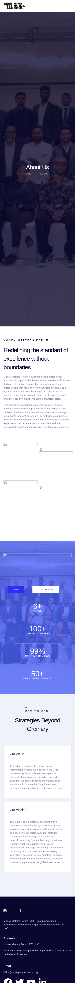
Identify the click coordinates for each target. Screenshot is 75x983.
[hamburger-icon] (69, 6)
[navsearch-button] (61, 6)
